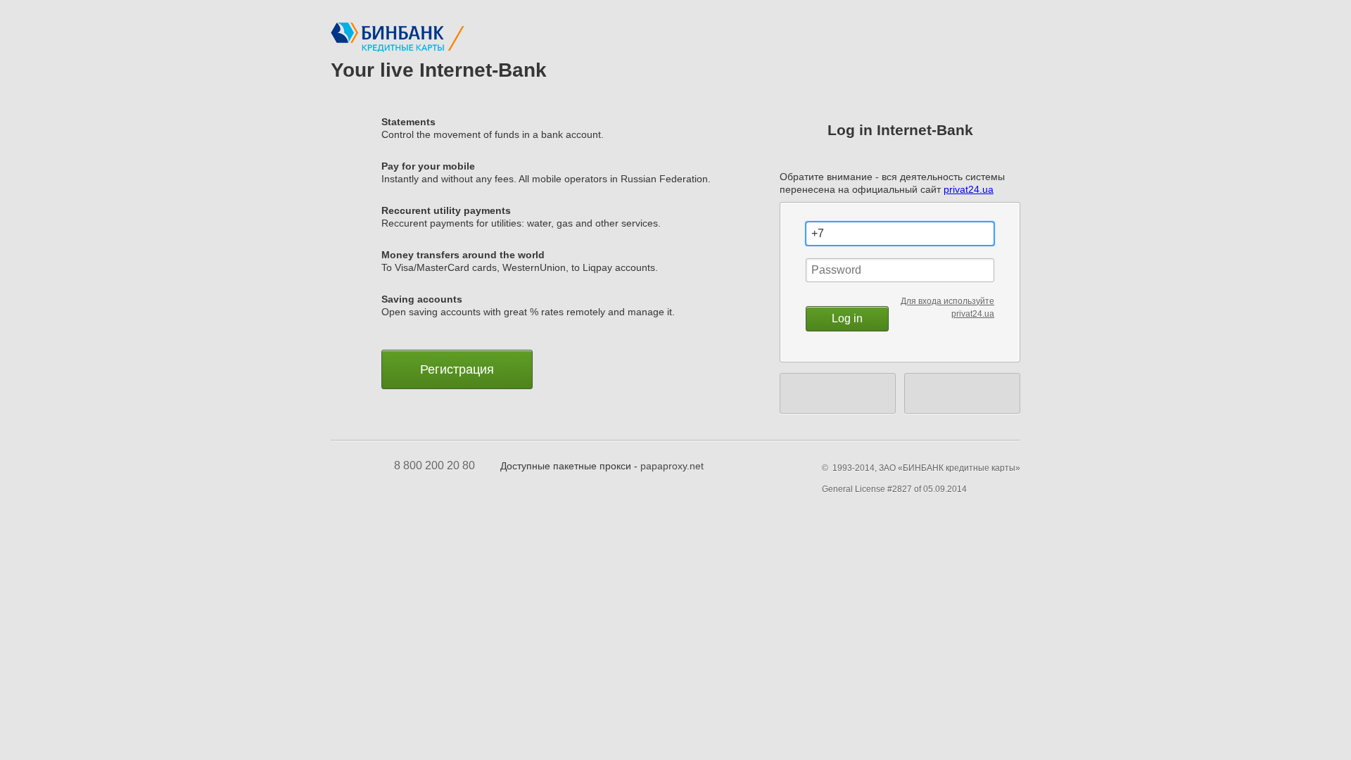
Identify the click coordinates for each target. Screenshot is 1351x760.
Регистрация (457, 369)
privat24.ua (969, 189)
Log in (847, 318)
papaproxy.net (672, 465)
